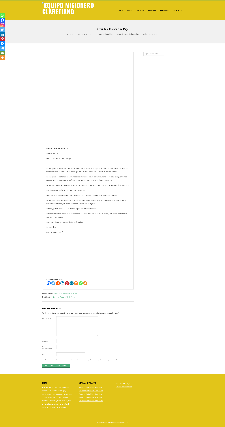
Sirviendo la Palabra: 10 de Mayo (63, 297)
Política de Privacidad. (124, 387)
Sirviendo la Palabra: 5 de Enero (91, 391)
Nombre (45, 341)
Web (43, 354)
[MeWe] (71, 283)
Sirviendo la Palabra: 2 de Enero (91, 401)
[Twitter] (53, 283)
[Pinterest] (67, 283)
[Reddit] (58, 283)
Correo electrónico (47, 348)
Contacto (177, 10)
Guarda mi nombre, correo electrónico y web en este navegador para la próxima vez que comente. (81, 360)
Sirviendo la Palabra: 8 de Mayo (65, 294)
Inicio (120, 10)
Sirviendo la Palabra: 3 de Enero (91, 397)
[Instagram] (2, 24)
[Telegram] (2, 48)
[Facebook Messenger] (2, 43)
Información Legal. (123, 383)
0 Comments (152, 34)
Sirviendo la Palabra (105, 34)
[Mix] (76, 283)
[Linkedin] (62, 283)
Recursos (152, 10)
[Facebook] (49, 283)
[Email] (2, 53)
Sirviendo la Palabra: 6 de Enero (91, 387)
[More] (85, 283)
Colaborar (164, 10)
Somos (129, 10)
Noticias (140, 10)
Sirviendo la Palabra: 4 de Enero (91, 394)
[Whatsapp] (81, 283)
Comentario (47, 318)
